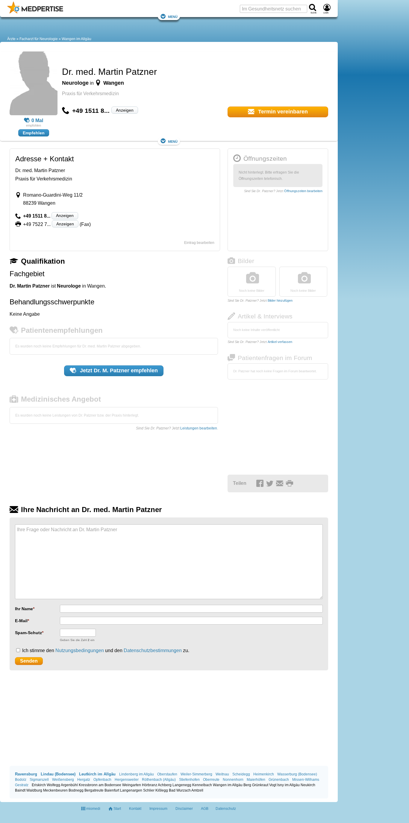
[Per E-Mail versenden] (280, 484)
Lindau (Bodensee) (58, 774)
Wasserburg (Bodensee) (297, 774)
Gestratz (21, 785)
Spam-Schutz (28, 632)
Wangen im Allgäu (76, 39)
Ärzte (11, 39)
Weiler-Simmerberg (196, 774)
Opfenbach (102, 780)
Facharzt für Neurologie (38, 39)
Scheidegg (241, 774)
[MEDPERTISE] (35, 12)
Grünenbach (279, 780)
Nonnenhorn (233, 780)
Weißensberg (63, 780)
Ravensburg (26, 774)
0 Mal (37, 120)
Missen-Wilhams (305, 780)
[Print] (290, 484)
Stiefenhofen (189, 780)
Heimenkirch (263, 774)
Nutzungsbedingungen (79, 650)
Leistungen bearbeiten (198, 428)
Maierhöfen (256, 780)
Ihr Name (24, 608)
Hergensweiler (127, 780)
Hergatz (83, 780)
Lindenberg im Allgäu (136, 774)
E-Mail (21, 620)
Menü (173, 16)
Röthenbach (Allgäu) (159, 780)
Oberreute (211, 780)
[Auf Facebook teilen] (260, 484)
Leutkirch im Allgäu (97, 774)
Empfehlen (34, 132)
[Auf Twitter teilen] (270, 484)
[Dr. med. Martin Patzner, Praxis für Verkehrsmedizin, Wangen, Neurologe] (33, 84)
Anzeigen (125, 110)
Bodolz (20, 780)
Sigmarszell (39, 780)
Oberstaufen (167, 774)
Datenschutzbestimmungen (153, 650)
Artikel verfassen (280, 342)
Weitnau (222, 774)
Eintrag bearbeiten (199, 243)
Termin (282, 112)
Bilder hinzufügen (280, 300)
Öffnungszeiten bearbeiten (303, 191)
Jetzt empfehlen (118, 370)
